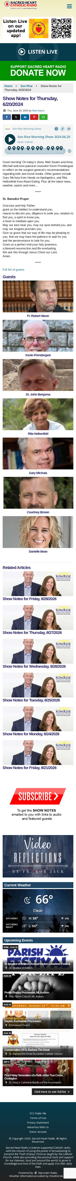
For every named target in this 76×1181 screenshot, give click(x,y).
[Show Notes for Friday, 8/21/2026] (38, 752)
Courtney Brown (38, 512)
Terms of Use (38, 1118)
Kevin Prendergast (38, 355)
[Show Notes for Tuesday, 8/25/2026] (38, 685)
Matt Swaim (38, 110)
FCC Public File (38, 1113)
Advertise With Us (38, 1127)
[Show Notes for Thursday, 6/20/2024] (38, 296)
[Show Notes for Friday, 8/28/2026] (38, 583)
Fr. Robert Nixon (38, 316)
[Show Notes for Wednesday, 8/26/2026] (38, 651)
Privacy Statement (38, 1122)
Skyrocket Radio (47, 1172)
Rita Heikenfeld (38, 433)
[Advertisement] (38, 29)
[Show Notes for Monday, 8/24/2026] (38, 718)
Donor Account (38, 1131)
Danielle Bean (38, 551)
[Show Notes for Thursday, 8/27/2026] (38, 617)
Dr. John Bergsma (38, 394)
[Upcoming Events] (38, 958)
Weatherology (57, 1176)
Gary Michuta (38, 473)
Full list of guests (13, 269)
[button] (69, 6)
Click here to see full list (50, 1092)
